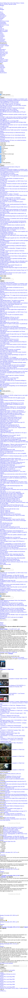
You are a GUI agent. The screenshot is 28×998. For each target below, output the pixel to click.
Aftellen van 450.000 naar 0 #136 (10, 527)
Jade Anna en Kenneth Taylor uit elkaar (11, 467)
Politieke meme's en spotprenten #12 (10, 470)
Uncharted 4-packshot (5, 771)
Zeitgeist (2, 871)
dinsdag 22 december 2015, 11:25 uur (8, 943)
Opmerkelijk (3, 22)
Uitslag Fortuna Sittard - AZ (8, 234)
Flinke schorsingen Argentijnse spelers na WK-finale (14, 371)
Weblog (5, 3)
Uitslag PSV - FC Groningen (8, 200)
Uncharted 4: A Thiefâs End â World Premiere (10, 725)
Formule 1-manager (4, 45)
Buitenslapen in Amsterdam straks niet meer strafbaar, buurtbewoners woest (12, 787)
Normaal (3, 844)
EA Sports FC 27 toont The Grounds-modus (11, 610)
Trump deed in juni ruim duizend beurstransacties (13, 221)
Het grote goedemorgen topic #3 (9, 425)
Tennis (1, 37)
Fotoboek (2, 66)
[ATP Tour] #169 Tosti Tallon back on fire (11, 505)
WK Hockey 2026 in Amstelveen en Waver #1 (12, 545)
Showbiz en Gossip (4, 21)
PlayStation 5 (3, 54)
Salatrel (1, 918)
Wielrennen (2, 39)
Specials (10, 4)
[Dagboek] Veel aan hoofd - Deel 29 (10, 435)
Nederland (2, 14)
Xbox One (2, 50)
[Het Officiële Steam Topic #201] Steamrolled (12, 558)
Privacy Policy (15, 988)
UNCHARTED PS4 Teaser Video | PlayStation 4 (11, 742)
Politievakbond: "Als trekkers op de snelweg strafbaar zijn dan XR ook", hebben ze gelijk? (12, 301)
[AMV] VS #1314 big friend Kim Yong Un (12, 414)
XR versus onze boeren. (7, 173)
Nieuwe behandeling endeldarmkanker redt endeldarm (14, 100)
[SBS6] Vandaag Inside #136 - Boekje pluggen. (13, 440)
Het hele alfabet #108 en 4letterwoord (10, 458)
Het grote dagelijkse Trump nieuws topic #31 (12, 422)
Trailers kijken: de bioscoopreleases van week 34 (12, 228)
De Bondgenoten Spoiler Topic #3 (10, 499)
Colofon (2, 70)
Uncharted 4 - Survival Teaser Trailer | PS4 (10, 733)
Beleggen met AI (5, 518)
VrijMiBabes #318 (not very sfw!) (9, 101)
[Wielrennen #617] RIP (7, 449)
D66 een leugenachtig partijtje (8, 350)
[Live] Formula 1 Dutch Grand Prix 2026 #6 (12, 519)
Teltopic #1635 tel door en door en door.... (11, 418)
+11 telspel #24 (5, 525)
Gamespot (10, 653)
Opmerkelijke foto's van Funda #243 (10, 537)
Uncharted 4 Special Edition (6, 734)
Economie (2, 17)
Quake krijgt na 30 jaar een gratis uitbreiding (12, 608)
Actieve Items (13, 3)
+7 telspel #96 (5, 511)
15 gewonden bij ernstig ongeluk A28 (10, 439)
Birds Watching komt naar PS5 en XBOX (11, 589)
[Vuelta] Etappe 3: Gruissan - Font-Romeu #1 (12, 410)
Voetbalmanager (3, 44)
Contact (2, 68)
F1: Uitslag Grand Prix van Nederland (10, 104)
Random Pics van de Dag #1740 (9, 322)
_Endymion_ (3, 855)
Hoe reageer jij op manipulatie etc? (9, 559)
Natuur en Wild (5, 564)
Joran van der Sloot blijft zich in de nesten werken (13, 481)
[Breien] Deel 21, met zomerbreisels (10, 514)
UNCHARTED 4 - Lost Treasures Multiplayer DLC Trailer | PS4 (12, 694)
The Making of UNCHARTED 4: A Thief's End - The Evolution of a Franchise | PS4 (12, 686)
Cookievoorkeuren (23, 988)
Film (1, 27)
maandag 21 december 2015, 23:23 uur (9, 869)
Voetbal (1, 34)
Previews (6, 4)
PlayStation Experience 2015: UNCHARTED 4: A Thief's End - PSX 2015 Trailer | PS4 (13, 721)
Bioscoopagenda (4, 31)
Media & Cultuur (4, 30)
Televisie (2, 28)
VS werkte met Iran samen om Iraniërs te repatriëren (13, 117)
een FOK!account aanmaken (6, 963)
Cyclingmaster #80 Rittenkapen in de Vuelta (12, 403)
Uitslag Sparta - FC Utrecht (8, 230)
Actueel (2, 13)
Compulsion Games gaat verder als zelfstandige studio (14, 261)
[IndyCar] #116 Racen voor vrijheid (10, 560)
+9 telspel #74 (5, 510)
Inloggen (2, 5)
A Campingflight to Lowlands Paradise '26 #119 (13, 543)
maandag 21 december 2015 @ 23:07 (11, 875)
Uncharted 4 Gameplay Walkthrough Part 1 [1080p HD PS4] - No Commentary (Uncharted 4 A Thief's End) (14, 703)
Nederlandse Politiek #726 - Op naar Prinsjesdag (13, 406)
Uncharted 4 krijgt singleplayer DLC (11, 831)
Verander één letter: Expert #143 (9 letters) (11, 496)
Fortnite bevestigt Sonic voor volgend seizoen (12, 604)
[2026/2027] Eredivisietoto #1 (9, 461)
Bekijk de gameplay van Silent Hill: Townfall (12, 227)
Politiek (1, 18)
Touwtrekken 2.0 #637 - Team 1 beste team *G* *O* (14, 459)
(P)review (3, 158)
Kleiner (3, 845)
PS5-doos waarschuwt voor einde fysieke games (13, 609)
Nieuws (18, 3)
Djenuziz (2, 924)
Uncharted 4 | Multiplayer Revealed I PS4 (9, 715)
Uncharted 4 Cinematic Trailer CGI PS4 (18, 678)
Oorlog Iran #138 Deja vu (8, 416)
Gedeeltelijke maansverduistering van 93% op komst (13, 209)
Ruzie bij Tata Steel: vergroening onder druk (11, 554)
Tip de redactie (3, 72)
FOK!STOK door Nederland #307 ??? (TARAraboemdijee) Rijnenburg (11, 464)
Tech (1, 19)
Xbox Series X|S (4, 53)
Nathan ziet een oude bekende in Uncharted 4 (13, 827)
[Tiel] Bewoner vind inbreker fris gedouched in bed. (13, 437)
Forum (1, 3)
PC (0, 48)
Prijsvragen (2, 67)
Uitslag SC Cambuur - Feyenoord (9, 194)
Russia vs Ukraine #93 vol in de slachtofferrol (12, 466)
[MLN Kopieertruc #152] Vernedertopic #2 (11, 530)
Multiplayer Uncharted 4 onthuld (10, 829)
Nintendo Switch (4, 52)
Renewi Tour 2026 (6, 488)
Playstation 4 (3, 49)
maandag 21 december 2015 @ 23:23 (11, 927)
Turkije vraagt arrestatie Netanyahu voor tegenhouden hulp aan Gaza (11, 265)
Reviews (2, 4)
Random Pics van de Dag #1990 (9, 121)
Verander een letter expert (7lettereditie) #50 (12, 493)
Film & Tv (3, 151)
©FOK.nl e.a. (3, 990)
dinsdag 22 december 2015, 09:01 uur (8, 921)
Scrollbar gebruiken (5, 94)
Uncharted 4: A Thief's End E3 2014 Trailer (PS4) (11, 738)
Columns (22, 3)
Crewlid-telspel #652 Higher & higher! (11, 497)
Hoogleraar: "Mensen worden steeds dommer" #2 (13, 444)
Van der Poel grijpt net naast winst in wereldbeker (13, 199)
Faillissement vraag (6, 523)
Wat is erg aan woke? (7, 436)
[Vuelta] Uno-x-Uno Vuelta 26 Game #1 (11, 445)
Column (3, 156)
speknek (2, 946)
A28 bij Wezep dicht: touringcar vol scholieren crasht (13, 99)
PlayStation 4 (3, 625)
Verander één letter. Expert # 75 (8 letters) (11, 494)
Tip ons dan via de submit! (18, 657)
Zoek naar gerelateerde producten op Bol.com (10, 773)
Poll (2, 161)
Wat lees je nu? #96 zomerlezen (9, 547)
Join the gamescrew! (22, 658)
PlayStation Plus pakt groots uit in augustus (11, 603)
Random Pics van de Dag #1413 (9, 318)
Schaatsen (2, 40)
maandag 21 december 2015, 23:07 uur (9, 852)
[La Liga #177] (5, 524)
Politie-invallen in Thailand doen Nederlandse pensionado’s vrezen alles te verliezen (12, 108)
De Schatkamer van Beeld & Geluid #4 (11, 501)
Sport (1, 32)
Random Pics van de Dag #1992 (9, 102)
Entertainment (3, 23)
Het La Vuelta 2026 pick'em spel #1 (10, 426)
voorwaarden (12, 970)
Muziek (1, 26)
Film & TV (2, 56)
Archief (14, 4)
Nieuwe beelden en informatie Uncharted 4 (13, 832)
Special (3, 159)
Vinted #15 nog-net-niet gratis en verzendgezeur (13, 476)
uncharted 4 (2, 652)
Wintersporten (3, 41)
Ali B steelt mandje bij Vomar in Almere (11, 413)
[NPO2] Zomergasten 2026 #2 (9, 480)
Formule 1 (2, 35)
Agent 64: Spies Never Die (7, 580)
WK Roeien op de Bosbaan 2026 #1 (10, 498)
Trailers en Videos (4, 59)
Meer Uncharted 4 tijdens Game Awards (12, 828)
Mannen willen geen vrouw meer (9, 419)
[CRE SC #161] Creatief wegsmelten (10, 492)
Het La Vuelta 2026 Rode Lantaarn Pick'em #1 (12, 462)
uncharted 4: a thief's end (11, 652)
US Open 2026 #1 (5, 423)
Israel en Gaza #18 (6, 430)
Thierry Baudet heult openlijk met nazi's (11, 417)
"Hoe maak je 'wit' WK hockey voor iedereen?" (13, 412)
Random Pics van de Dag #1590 (9, 377)
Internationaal (3, 15)
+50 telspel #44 (5, 431)
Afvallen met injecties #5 (7, 468)
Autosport (2, 36)
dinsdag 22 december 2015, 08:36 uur (8, 915)
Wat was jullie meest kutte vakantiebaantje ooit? (13, 546)
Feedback (2, 71)
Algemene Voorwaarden (5, 988)
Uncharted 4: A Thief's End (6, 669)
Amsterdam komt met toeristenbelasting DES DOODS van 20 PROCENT (12, 451)
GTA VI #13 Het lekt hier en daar (9, 508)
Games (1, 46)
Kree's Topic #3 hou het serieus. (9, 421)
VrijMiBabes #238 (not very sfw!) (9, 317)
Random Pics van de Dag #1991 (9, 110)
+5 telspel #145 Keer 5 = (7, 512)
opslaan (2, 97)
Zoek (8, 3)
